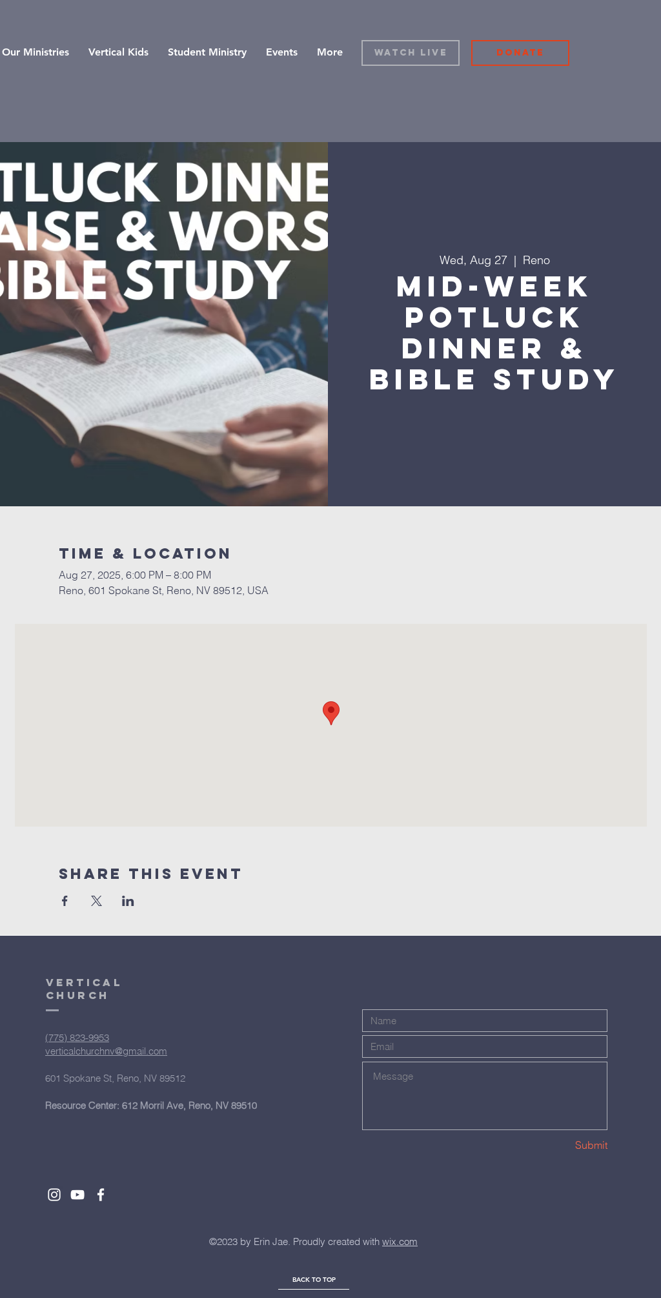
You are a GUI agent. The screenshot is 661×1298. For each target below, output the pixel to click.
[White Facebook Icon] (100, 1194)
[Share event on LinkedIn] (128, 901)
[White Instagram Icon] (54, 1194)
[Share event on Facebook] (65, 901)
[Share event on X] (96, 901)
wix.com (400, 1241)
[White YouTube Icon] (77, 1194)
